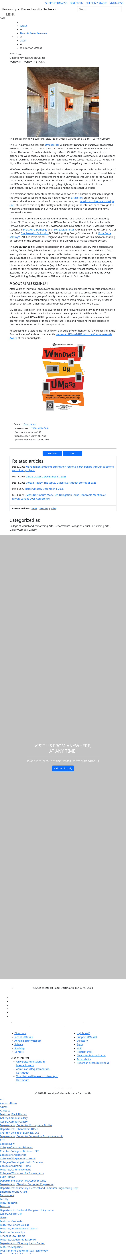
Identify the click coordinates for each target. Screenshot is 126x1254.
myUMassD (117, 3)
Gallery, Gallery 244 (11, 1213)
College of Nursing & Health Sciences (21, 1162)
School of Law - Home (12, 1236)
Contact (19, 1051)
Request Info (84, 1051)
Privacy (18, 1044)
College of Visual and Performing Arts (22, 1173)
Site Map (19, 1048)
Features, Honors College (14, 1225)
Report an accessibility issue (93, 1063)
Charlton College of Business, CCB (19, 1132)
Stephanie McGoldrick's (35, 233)
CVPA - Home (7, 1177)
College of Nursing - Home (15, 1166)
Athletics (5, 1110)
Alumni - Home (8, 1103)
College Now (7, 1143)
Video (53, 508)
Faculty (4, 1199)
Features (43, 508)
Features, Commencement (15, 1169)
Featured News (9, 1202)
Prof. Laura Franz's (64, 229)
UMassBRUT (52, 144)
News (34, 508)
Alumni (4, 1107)
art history (77, 197)
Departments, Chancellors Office (19, 1129)
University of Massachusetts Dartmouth (60, 982)
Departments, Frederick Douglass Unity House (27, 1210)
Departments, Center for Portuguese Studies (26, 1125)
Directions (20, 1033)
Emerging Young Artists (14, 1191)
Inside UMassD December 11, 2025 (46, 476)
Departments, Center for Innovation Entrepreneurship (31, 1136)
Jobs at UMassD (23, 1037)
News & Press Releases (33, 33)
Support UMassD (56, 3)
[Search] (119, 9)
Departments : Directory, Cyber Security (23, 1180)
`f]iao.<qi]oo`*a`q (40, 427)
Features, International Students (19, 1228)
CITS (2, 1140)
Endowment (7, 1195)
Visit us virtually (63, 768)
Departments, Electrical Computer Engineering (27, 1184)
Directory (76, 3)
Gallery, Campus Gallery (14, 1118)
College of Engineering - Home (17, 1158)
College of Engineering (13, 1154)
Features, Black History (13, 1114)
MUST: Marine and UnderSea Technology (24, 1250)
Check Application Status (91, 1055)
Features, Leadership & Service (18, 1239)
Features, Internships (12, 1232)
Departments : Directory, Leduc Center (22, 1243)
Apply (80, 1044)
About (23, 25)
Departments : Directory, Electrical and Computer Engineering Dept (39, 1188)
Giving (3, 1217)
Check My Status (96, 3)
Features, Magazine (11, 1247)
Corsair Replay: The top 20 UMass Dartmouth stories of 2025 (61, 482)
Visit (79, 1048)
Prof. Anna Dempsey (35, 229)
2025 (23, 40)
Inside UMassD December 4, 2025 (44, 488)
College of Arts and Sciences (16, 1147)
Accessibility (84, 1059)
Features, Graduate (11, 1221)
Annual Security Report (27, 1040)
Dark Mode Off (63, 1088)
